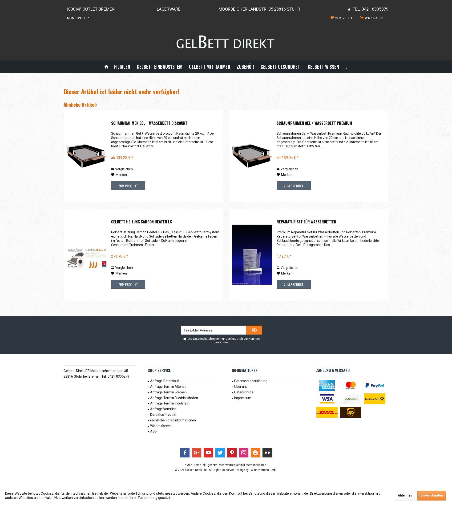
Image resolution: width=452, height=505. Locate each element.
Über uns (240, 386)
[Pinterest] (232, 452)
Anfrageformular (163, 409)
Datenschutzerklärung (250, 381)
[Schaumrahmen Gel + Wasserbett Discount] (86, 156)
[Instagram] (243, 452)
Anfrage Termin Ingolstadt (170, 403)
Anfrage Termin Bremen (168, 392)
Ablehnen (405, 495)
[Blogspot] (255, 452)
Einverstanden (431, 495)
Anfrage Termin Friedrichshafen (174, 398)
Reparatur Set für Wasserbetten (306, 222)
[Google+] (196, 452)
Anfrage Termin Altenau (168, 386)
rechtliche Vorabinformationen (173, 420)
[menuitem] (372, 18)
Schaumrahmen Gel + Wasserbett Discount (149, 123)
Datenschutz (243, 392)
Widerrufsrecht (161, 426)
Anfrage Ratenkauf (164, 381)
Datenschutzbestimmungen (212, 338)
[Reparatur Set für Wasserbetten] (252, 255)
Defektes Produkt (163, 414)
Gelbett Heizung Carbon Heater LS (141, 222)
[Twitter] (220, 452)
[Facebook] (185, 452)
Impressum (242, 398)
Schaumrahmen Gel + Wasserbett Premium (314, 123)
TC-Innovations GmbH (263, 470)
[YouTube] (208, 452)
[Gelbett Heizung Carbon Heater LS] (86, 255)
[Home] (106, 67)
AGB (153, 431)
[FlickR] (267, 452)
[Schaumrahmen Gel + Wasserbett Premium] (252, 156)
